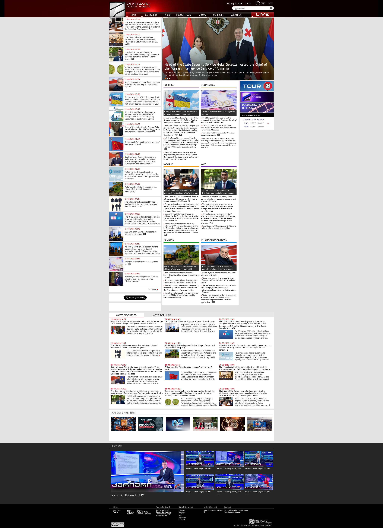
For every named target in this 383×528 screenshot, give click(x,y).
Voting (115, 512)
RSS (180, 515)
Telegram (182, 519)
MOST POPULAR (161, 315)
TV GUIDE (130, 514)
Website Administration (233, 512)
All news (153, 289)
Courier (114, 499)
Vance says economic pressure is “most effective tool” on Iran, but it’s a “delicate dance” (218, 280)
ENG (263, 3)
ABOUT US (236, 15)
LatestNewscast (256, 95)
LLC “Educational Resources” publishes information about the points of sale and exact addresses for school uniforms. (144, 353)
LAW (203, 163)
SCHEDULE (218, 15)
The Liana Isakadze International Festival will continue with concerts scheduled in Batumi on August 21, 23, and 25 (181, 199)
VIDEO (168, 15)
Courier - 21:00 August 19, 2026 (228, 469)
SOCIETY (169, 163)
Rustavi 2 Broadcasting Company (236, 510)
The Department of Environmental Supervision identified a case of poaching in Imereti (181, 275)
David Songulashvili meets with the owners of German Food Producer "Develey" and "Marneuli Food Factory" (219, 120)
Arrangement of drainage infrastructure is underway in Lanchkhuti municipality (181, 281)
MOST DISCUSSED (126, 315)
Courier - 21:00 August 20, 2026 (198, 469)
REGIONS (169, 239)
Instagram (182, 517)
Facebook (182, 510)
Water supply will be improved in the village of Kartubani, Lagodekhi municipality (180, 269)
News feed (117, 510)
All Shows (130, 512)
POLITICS (169, 84)
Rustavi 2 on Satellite (163, 512)
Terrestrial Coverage (163, 514)
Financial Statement (144, 514)
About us (140, 510)
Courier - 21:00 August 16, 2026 (228, 492)
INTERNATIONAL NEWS (214, 239)
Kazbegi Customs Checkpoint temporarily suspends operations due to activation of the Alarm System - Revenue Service (181, 287)
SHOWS (202, 15)
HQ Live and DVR (162, 510)
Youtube (182, 512)
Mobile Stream (161, 515)
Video (129, 510)
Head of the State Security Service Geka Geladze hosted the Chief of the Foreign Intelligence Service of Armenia (181, 120)
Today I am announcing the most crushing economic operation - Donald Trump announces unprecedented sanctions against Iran (218, 298)
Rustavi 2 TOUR (142, 512)
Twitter (181, 514)
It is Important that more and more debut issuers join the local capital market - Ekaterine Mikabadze (218, 127)
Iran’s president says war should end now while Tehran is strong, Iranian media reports (217, 269)
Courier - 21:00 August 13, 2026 (257, 492)
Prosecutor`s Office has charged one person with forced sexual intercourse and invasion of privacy (218, 199)
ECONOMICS (208, 84)
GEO (270, 3)
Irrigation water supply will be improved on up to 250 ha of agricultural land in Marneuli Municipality (181, 295)
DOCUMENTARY (183, 15)
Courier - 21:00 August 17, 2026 (198, 492)
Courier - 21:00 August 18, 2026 (257, 469)
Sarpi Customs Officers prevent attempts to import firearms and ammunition (218, 227)
